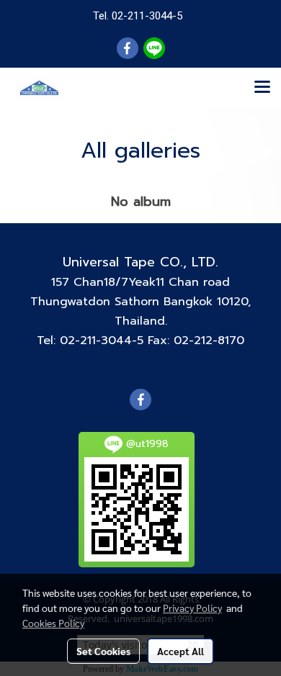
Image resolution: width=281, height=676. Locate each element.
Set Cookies (103, 650)
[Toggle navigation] (262, 88)
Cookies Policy (53, 622)
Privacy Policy (192, 607)
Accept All (180, 650)
